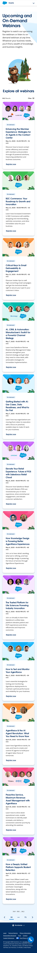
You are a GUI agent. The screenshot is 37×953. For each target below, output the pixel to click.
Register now (11, 164)
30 (11, 917)
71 (25, 917)
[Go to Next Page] (32, 917)
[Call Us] (31, 939)
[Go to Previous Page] (4, 917)
